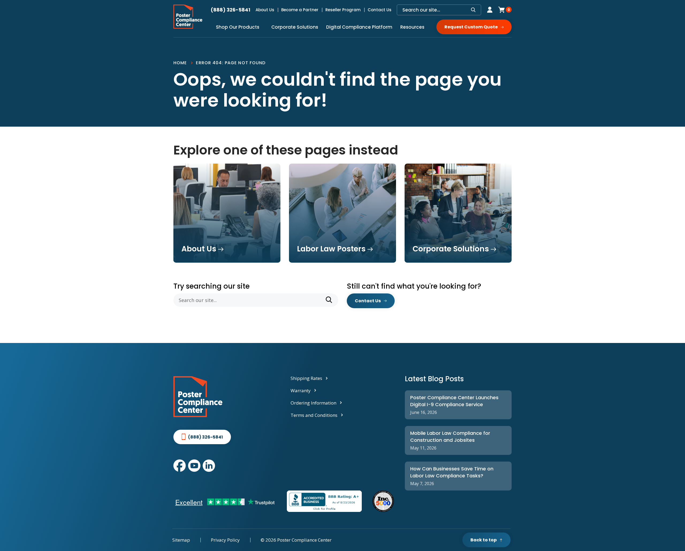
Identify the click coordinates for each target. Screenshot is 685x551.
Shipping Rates (306, 378)
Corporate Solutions (294, 27)
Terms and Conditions (314, 415)
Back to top (483, 540)
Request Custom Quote (471, 27)
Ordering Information (313, 403)
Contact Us (379, 10)
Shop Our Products (237, 27)
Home (180, 63)
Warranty (301, 390)
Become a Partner (299, 10)
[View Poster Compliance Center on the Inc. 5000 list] (383, 501)
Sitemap (181, 540)
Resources (412, 27)
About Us (265, 10)
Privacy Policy (225, 540)
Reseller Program (343, 10)
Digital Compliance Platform (359, 27)
